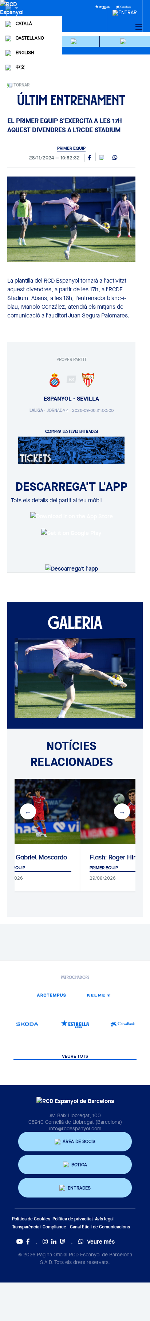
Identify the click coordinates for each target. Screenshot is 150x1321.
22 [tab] (129, 713)
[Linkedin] (53, 1241)
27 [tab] (86, 723)
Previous (28, 811)
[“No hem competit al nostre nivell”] (69, 811)
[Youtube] (19, 1241)
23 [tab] (42, 723)
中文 (20, 67)
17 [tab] (75, 713)
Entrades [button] (79, 1188)
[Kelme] (99, 995)
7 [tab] (86, 702)
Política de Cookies (31, 1219)
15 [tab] (53, 713)
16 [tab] (64, 713)
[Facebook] (28, 1241)
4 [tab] (53, 702)
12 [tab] (20, 713)
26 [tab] (75, 723)
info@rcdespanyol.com (75, 1128)
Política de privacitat (72, 1219)
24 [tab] (53, 723)
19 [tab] (96, 713)
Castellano (30, 38)
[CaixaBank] (122, 1024)
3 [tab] (42, 702)
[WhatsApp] (114, 158)
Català (24, 23)
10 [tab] (118, 702)
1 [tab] (20, 702)
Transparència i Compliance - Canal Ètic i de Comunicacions (71, 1227)
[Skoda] (27, 1024)
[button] (74, 41)
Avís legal (104, 1219)
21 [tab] (118, 713)
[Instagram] (45, 1241)
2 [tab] (31, 702)
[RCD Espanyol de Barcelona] (12, 15)
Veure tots (75, 1056)
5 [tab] (64, 702)
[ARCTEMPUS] (51, 995)
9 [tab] (107, 702)
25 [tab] (64, 723)
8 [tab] (96, 702)
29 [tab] (107, 723)
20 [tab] (107, 713)
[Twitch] (62, 1241)
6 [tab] (75, 702)
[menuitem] (124, 10)
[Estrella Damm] (102, 6)
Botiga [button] (79, 1165)
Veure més (101, 1241)
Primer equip (71, 148)
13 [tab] (31, 713)
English (25, 52)
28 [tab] (96, 723)
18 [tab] (86, 713)
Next (122, 811)
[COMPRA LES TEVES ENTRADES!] (71, 450)
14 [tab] (42, 713)
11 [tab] (129, 702)
